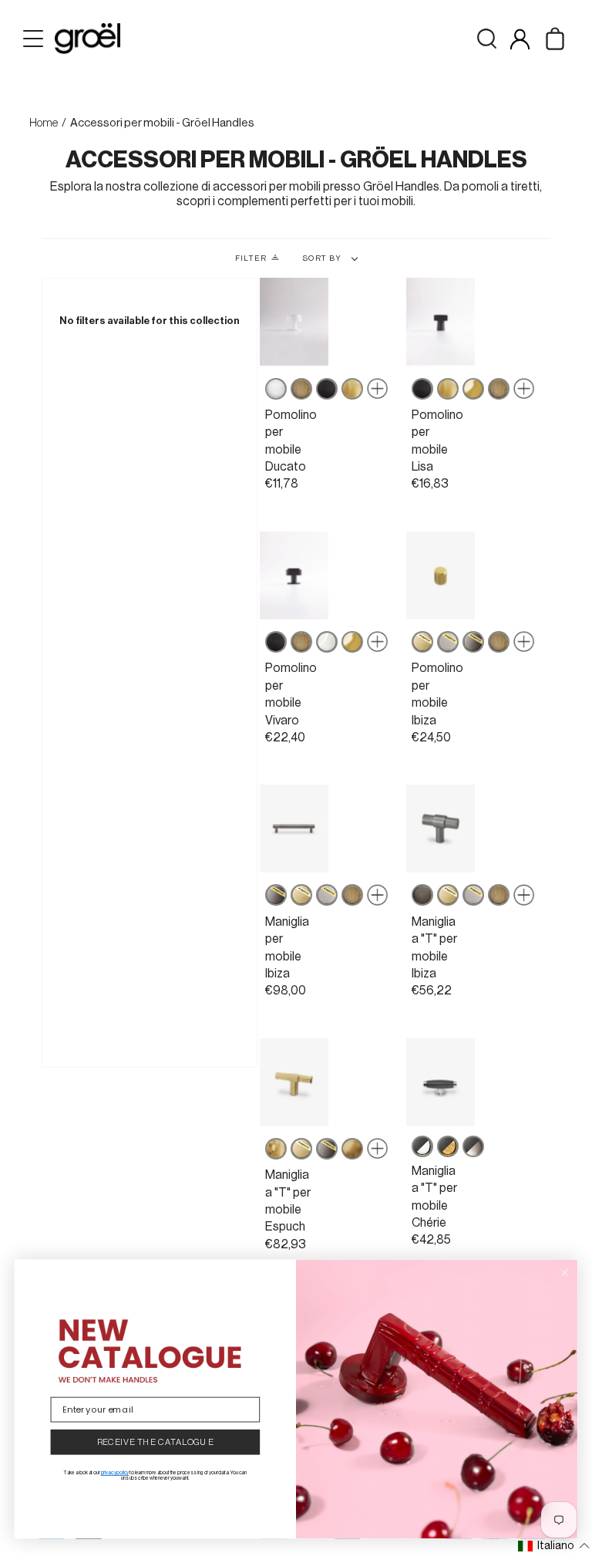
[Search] (487, 39)
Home (43, 123)
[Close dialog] (564, 1272)
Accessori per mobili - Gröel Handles (162, 123)
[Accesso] (520, 39)
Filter (251, 258)
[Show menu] (34, 38)
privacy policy (115, 1473)
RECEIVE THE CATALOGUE (155, 1442)
